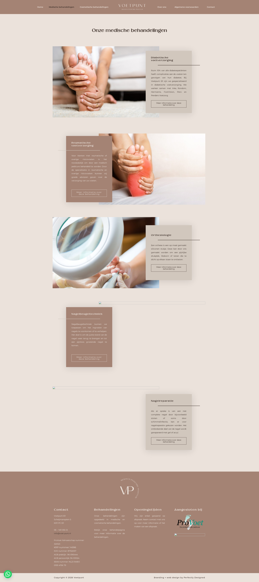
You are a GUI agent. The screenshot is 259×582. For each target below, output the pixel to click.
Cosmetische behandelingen (94, 7)
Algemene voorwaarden (187, 7)
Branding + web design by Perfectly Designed (179, 577)
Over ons (161, 7)
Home (40, 7)
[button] (8, 574)
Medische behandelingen (61, 7)
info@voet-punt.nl (62, 533)
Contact (211, 7)
